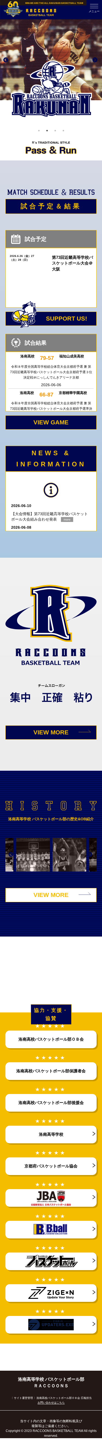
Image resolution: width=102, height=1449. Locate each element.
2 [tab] (47, 130)
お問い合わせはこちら (51, 1402)
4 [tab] (63, 130)
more (67, 519)
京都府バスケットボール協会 (51, 1166)
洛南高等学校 (51, 1134)
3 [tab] (55, 130)
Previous (6, 60)
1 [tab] (39, 130)
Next (95, 60)
